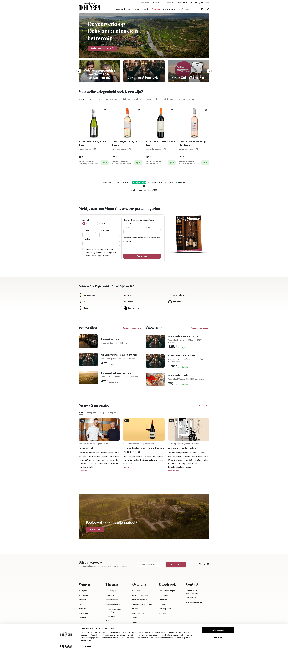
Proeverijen (145, 3)
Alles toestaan (218, 630)
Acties (157, 9)
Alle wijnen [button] (168, 9)
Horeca (162, 604)
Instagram (91, 412)
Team (134, 618)
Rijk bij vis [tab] (138, 99)
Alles (81, 412)
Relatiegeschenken (113, 604)
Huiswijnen (110, 595)
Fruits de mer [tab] (112, 99)
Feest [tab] (100, 99)
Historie (135, 609)
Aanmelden (142, 256)
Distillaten (82, 618)
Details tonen (86, 647)
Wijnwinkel (136, 591)
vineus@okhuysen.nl (194, 602)
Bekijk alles (204, 405)
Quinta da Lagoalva (153, 149)
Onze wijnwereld (138, 613)
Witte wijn (82, 600)
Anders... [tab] (192, 99)
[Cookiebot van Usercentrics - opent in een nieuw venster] (66, 646)
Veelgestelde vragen (167, 591)
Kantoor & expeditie (140, 595)
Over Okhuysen (183, 2)
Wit (129, 9)
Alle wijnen (83, 591)
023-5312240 (191, 598)
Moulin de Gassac (186, 149)
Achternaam (104, 230)
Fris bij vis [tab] (126, 99)
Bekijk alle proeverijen (132, 328)
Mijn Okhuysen (203, 2)
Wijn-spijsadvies (165, 609)
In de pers (111, 412)
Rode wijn (82, 609)
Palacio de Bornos (119, 149)
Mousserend (119, 9)
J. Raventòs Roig (85, 149)
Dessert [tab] (181, 99)
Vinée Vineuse (111, 616)
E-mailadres (87, 239)
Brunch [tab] (91, 99)
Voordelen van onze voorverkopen (113, 610)
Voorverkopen (111, 591)
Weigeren (218, 637)
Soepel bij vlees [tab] (153, 99)
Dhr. (88, 223)
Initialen (85, 230)
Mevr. (102, 223)
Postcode (148, 227)
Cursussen (157, 3)
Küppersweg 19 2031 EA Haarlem (192, 592)
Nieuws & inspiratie (139, 600)
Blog (102, 412)
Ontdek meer (95, 529)
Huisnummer (128, 227)
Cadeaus (169, 3)
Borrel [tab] (81, 99)
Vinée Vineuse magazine (142, 604)
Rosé (137, 9)
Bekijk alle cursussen (200, 328)
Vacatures (136, 622)
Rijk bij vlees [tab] (169, 99)
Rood (145, 9)
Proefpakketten (112, 600)
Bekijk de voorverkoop (101, 48)
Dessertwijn (83, 613)
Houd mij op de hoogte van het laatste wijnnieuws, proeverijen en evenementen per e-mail (101, 252)
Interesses (163, 613)
